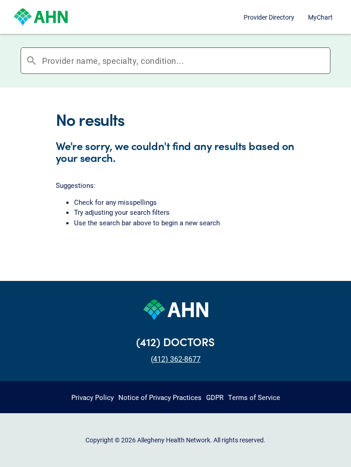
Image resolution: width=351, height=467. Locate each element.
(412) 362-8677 (176, 358)
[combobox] (186, 60)
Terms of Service (254, 397)
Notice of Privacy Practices (160, 397)
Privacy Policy (92, 397)
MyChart (320, 17)
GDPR (214, 397)
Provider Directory (269, 17)
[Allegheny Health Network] (41, 17)
